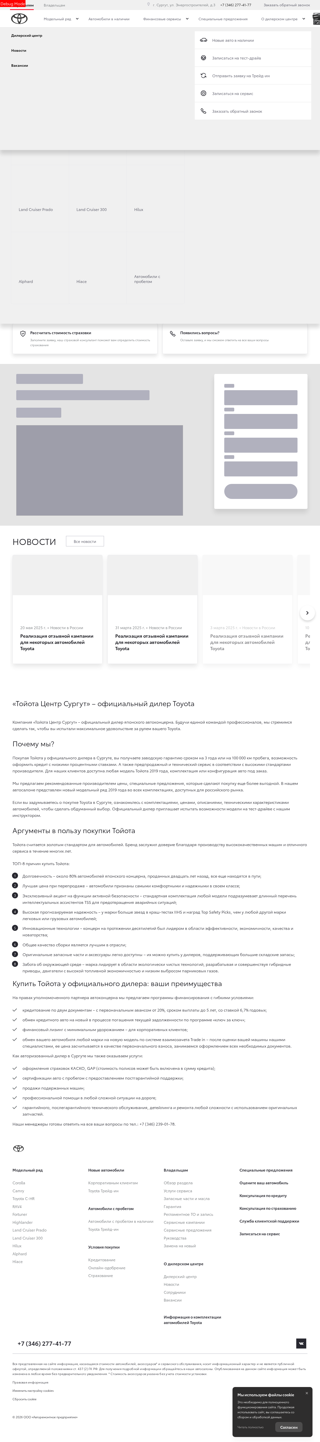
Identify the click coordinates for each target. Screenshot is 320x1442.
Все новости (85, 541)
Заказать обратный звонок (287, 4)
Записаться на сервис (232, 93)
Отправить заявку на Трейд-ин (241, 75)
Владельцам (54, 4)
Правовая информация (30, 1382)
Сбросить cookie (24, 1399)
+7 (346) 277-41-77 (235, 4)
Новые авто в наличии (233, 40)
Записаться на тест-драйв (236, 57)
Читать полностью (251, 1427)
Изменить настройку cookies (33, 1390)
